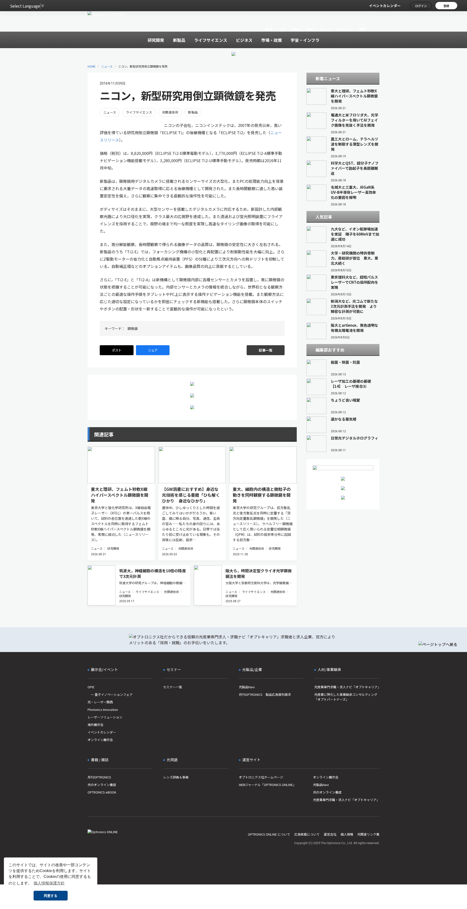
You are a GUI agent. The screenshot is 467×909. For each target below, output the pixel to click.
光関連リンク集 (368, 834)
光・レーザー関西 (100, 702)
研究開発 (113, 548)
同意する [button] (50, 896)
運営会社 (330, 834)
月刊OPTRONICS (99, 777)
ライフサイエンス (139, 112)
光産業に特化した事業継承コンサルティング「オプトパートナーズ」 (345, 697)
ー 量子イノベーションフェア (110, 694)
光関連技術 (170, 112)
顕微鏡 (132, 328)
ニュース (107, 66)
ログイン (421, 6)
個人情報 (347, 834)
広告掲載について (307, 834)
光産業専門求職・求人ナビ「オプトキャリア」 (346, 687)
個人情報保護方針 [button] (49, 883)
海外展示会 (95, 724)
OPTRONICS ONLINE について (269, 834)
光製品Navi (247, 687)
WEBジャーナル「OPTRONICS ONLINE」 (267, 784)
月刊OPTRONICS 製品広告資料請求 (265, 694)
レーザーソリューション (105, 717)
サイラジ (344, 29)
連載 (362, 29)
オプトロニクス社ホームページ (261, 777)
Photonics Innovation (103, 709)
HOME (92, 66)
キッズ (325, 29)
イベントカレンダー (385, 5)
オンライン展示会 (100, 739)
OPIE (91, 687)
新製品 (193, 112)
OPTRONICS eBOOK (102, 792)
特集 (310, 29)
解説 (296, 29)
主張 (282, 29)
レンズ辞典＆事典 (176, 777)
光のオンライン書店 (102, 784)
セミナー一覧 (172, 687)
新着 (268, 29)
